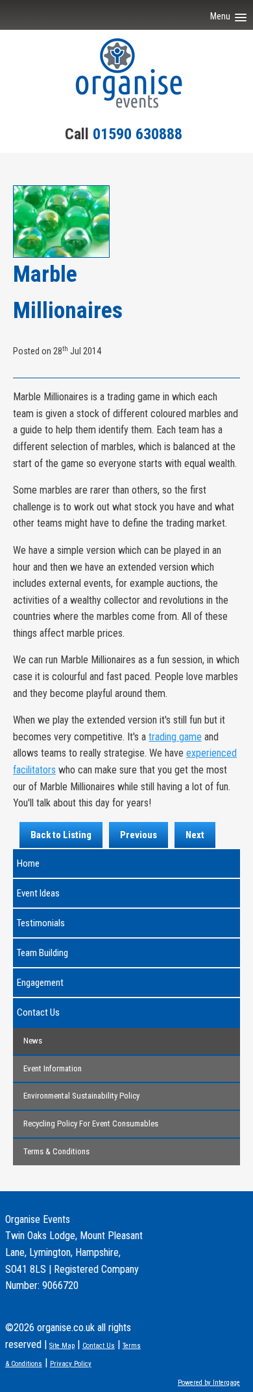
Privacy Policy (70, 1364)
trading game (175, 737)
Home (28, 863)
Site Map (62, 1345)
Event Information (52, 1068)
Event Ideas (38, 893)
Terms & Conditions (56, 1151)
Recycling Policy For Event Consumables (90, 1123)
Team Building (42, 953)
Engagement (40, 982)
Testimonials (41, 923)
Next (195, 835)
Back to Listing (60, 835)
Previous (138, 835)
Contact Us (38, 1012)
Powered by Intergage (209, 1382)
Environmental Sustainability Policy (81, 1096)
